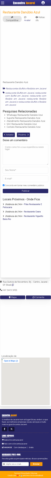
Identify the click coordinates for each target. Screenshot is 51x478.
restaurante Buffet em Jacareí (19, 93)
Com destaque (20, 447)
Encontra (24, 3)
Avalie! (27, 20)
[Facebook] (4, 429)
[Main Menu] (2, 3)
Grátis (31, 447)
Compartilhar (12, 20)
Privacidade (25, 473)
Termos (17, 473)
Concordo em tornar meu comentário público (24, 185)
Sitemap (34, 473)
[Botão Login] (43, 3)
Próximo (22, 134)
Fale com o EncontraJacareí (15, 444)
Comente (39, 297)
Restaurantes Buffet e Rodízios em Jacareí (26, 88)
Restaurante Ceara (32, 211)
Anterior (10, 134)
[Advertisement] (25, 52)
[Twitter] (11, 429)
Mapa (13, 297)
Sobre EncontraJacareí (13, 440)
